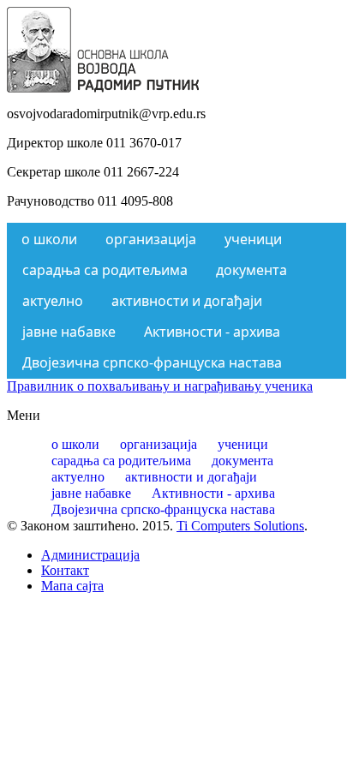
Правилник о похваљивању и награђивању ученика (160, 386)
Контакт (65, 570)
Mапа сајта (72, 585)
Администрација (90, 555)
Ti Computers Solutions (240, 525)
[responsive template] (103, 88)
